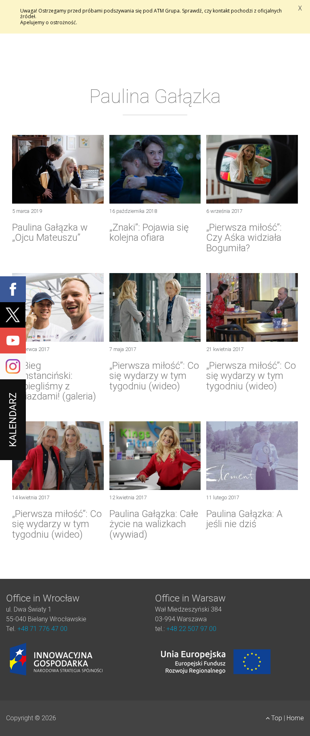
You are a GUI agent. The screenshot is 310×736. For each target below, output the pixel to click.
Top (277, 718)
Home (295, 718)
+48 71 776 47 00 (42, 629)
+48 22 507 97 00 (191, 629)
